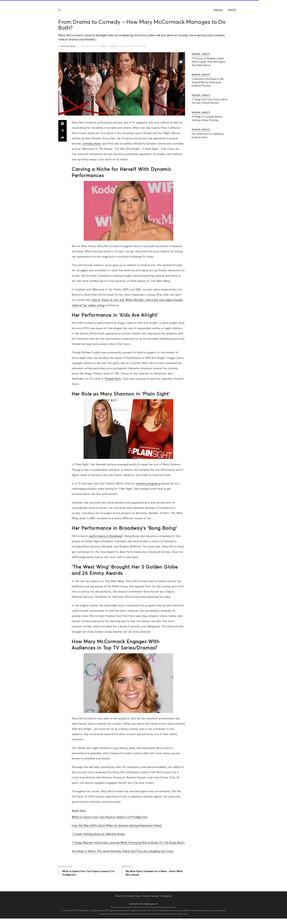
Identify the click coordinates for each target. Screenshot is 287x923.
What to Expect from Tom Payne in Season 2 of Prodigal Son (110, 817)
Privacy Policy (133, 896)
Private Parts (113, 378)
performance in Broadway (106, 536)
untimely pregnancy (148, 483)
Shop (232, 10)
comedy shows (92, 143)
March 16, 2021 (90, 46)
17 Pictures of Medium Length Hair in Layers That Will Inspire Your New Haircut (208, 62)
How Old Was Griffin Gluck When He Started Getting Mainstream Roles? (117, 825)
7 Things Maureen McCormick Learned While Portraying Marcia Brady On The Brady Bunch (128, 842)
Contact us (166, 896)
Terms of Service (150, 896)
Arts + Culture (109, 46)
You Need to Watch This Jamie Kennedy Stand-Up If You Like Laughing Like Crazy (122, 851)
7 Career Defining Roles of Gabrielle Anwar (98, 834)
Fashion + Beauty (201, 54)
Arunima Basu (68, 46)
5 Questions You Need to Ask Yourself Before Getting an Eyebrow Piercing (208, 82)
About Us (120, 896)
